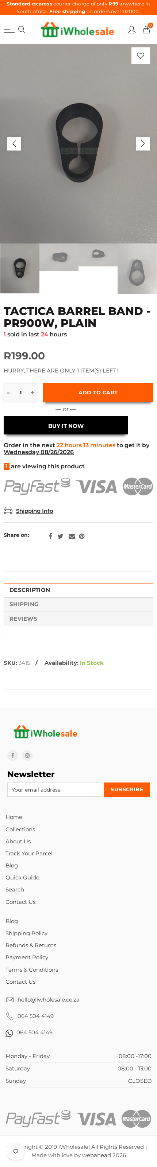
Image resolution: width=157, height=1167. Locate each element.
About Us (18, 841)
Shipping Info (34, 511)
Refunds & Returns (30, 945)
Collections (20, 829)
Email (72, 536)
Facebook (50, 536)
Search (14, 889)
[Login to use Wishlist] (140, 55)
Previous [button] (14, 144)
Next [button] (143, 144)
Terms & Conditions (31, 970)
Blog (11, 865)
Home (13, 817)
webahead (96, 1155)
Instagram (27, 755)
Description (29, 590)
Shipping (24, 604)
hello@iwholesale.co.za (49, 999)
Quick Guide (22, 877)
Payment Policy (26, 957)
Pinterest (81, 536)
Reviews (23, 619)
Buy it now (66, 426)
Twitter (60, 536)
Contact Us (20, 902)
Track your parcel (29, 853)
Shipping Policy (26, 933)
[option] (78, 143)
